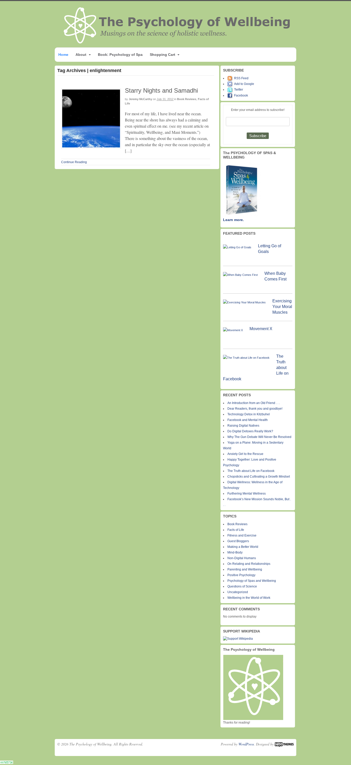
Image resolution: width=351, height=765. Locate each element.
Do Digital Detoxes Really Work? (250, 431)
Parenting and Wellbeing (244, 569)
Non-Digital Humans (241, 558)
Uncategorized (237, 592)
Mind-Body (235, 552)
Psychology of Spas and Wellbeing (251, 581)
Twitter (238, 89)
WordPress (246, 744)
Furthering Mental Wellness (246, 493)
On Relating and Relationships (248, 564)
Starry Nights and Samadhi (161, 90)
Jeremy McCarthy (140, 99)
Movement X (261, 329)
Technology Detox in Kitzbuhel (248, 414)
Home (63, 54)
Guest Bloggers (238, 541)
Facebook (241, 95)
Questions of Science (242, 586)
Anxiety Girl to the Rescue (245, 454)
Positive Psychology (241, 575)
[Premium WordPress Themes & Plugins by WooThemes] (284, 744)
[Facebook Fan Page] (230, 95)
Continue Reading (74, 162)
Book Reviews (186, 99)
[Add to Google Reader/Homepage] (230, 84)
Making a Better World (242, 547)
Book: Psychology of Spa (120, 54)
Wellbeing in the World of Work (248, 598)
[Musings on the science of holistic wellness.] (177, 42)
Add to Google (244, 84)
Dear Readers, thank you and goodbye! (254, 408)
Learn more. (233, 220)
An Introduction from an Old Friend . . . (253, 403)
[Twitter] (230, 89)
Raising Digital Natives (243, 425)
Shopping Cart (162, 54)
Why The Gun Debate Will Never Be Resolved (259, 437)
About (81, 54)
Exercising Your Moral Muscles (282, 306)
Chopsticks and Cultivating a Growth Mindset (258, 476)
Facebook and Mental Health (247, 420)
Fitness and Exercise (241, 535)
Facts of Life (235, 530)
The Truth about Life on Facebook (250, 471)
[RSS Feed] (230, 78)
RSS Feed (241, 78)
